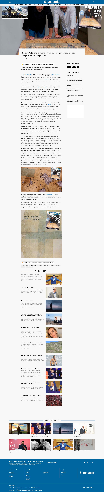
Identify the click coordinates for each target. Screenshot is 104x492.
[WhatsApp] (75, 67)
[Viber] (73, 67)
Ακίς (61, 474)
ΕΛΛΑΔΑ (40, 265)
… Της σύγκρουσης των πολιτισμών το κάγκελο (41, 450)
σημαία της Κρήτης (55, 74)
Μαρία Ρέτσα (47, 79)
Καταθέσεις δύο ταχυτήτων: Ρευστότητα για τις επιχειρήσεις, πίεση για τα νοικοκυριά (75, 90)
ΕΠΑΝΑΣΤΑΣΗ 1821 (46, 265)
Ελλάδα (49, 104)
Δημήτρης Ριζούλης (42, 87)
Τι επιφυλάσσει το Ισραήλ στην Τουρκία (31, 395)
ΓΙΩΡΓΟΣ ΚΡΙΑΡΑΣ (25, 265)
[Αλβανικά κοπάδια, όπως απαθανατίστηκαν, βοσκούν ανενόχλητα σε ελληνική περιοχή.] (54, 347)
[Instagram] (87, 463)
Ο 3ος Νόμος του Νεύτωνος (15, 434)
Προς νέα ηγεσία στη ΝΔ (27, 300)
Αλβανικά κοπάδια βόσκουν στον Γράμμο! (31, 342)
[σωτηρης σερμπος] (54, 373)
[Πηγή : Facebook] (54, 332)
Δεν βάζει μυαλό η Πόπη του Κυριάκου (30, 327)
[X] (70, 67)
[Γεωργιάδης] (54, 279)
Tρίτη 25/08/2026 (70, 75)
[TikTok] (90, 463)
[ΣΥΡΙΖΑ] (84, 444)
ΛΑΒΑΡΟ (52, 265)
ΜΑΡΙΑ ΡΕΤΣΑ (58, 265)
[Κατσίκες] (41, 444)
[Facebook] (68, 67)
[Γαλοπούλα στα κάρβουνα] (54, 400)
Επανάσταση (50, 194)
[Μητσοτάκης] (54, 360)
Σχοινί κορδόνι (63, 472)
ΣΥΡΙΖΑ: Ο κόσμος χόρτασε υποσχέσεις (83, 450)
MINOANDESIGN (90, 487)
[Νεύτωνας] (19, 428)
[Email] (78, 67)
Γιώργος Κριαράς (26, 74)
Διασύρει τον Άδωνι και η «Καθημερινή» (31, 274)
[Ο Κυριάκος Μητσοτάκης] (84, 428)
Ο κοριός (62, 470)
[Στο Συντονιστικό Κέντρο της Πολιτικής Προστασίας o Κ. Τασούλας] (54, 292)
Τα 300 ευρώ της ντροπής (27, 287)
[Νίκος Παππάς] (19, 444)
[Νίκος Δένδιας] (54, 387)
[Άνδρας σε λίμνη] (54, 306)
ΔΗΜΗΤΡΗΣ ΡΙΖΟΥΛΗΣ (33, 265)
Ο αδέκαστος (63, 475)
